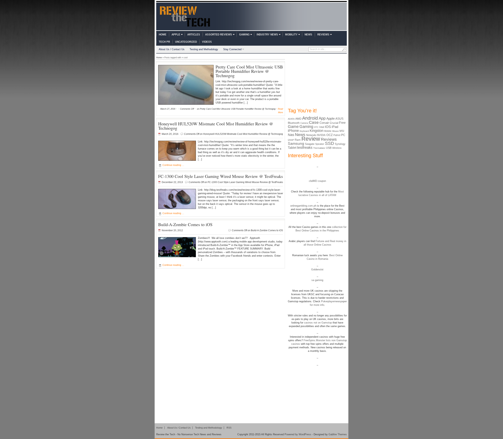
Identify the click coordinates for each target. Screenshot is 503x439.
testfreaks (304, 148)
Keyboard (304, 131)
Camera (304, 123)
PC (343, 135)
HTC (316, 127)
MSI (342, 130)
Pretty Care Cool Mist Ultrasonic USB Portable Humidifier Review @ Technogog (249, 71)
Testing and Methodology (204, 49)
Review (310, 138)
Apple (176, 34)
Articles (193, 34)
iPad (335, 127)
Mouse (335, 131)
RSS (229, 427)
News (308, 34)
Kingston (316, 131)
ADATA (291, 119)
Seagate (309, 143)
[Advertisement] (317, 80)
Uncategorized (186, 41)
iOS (328, 127)
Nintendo (311, 135)
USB (328, 147)
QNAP (291, 140)
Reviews (323, 34)
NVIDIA (321, 135)
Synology (340, 143)
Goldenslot (317, 269)
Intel (321, 127)
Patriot (336, 135)
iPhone (293, 131)
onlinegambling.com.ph (303, 205)
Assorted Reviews (218, 34)
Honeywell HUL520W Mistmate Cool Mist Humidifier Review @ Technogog (215, 126)
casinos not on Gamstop (317, 322)
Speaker (319, 144)
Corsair (324, 122)
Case (314, 122)
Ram (298, 139)
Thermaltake (319, 148)
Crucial (334, 122)
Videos (207, 41)
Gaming (244, 34)
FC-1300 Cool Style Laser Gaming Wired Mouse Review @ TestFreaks (220, 176)
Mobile (327, 131)
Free (342, 122)
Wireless (336, 148)
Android (310, 118)
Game (293, 126)
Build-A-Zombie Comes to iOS (185, 224)
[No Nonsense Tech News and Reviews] (185, 16)
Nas (291, 135)
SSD (329, 143)
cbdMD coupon (317, 180)
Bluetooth (294, 122)
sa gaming (317, 280)
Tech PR (164, 41)
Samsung (296, 143)
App (322, 118)
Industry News (267, 34)
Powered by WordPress (298, 434)
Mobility (291, 34)
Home (162, 34)
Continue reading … (173, 165)
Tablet (292, 147)
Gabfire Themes (338, 434)
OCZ (329, 135)
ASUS (339, 118)
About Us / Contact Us (171, 49)
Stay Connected (232, 49)
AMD (298, 118)
